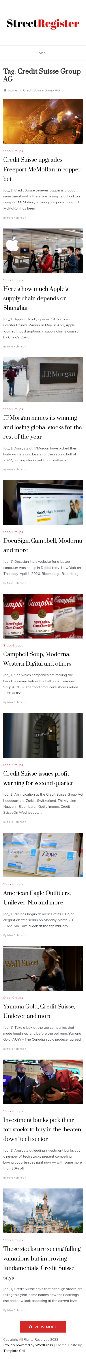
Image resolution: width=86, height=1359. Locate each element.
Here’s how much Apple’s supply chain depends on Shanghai (35, 299)
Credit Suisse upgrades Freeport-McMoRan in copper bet (42, 169)
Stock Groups (13, 151)
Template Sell (14, 1351)
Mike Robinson (16, 217)
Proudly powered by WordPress (28, 1345)
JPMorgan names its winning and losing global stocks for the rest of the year (42, 427)
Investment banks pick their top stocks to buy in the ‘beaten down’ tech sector (42, 1130)
